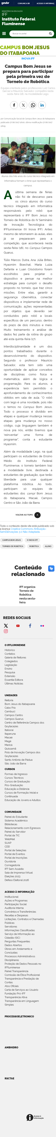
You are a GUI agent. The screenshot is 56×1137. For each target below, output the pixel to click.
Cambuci (10, 711)
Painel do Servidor (15, 831)
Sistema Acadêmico (16, 820)
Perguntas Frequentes (17, 941)
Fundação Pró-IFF (15, 993)
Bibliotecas (11, 824)
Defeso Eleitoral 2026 (17, 880)
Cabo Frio (10, 707)
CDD (7, 846)
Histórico (10, 650)
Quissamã (10, 748)
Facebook (30, 625)
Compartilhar (32, 102)
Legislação (11, 665)
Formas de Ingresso (16, 774)
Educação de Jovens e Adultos (23, 800)
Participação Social (16, 904)
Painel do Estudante (16, 816)
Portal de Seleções (15, 850)
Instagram (5, 631)
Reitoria (9, 700)
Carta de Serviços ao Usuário (21, 989)
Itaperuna (10, 733)
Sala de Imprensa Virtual (19, 872)
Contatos (10, 653)
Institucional (11, 896)
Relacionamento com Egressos (23, 828)
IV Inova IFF (32, 540)
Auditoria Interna (14, 908)
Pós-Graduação (14, 785)
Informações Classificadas (20, 930)
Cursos (10, 769)
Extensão (10, 676)
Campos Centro (14, 715)
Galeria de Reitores (15, 657)
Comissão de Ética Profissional (22, 974)
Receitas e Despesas (16, 915)
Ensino (8, 668)
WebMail (10, 839)
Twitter (5, 625)
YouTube (18, 625)
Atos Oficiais (12, 986)
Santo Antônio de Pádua (19, 759)
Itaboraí (9, 730)
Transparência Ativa (16, 997)
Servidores (11, 926)
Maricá (8, 744)
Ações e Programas (16, 900)
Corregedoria (12, 865)
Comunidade (13, 811)
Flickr (42, 625)
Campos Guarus (14, 718)
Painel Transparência (16, 971)
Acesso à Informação (19, 891)
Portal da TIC (12, 835)
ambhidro (11, 1047)
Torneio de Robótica (12, 546)
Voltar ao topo (24, 515)
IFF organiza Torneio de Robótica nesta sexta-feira (27, 594)
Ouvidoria (10, 861)
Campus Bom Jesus (11, 540)
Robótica (34, 546)
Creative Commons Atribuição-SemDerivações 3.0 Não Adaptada (23, 530)
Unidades (11, 695)
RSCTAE (9, 1078)
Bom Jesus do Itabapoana (20, 704)
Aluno (48, 546)
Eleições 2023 (12, 876)
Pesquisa (10, 672)
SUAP (8, 842)
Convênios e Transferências (20, 911)
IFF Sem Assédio (14, 868)
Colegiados (11, 661)
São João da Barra (15, 763)
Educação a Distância (17, 788)
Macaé (8, 737)
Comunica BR (24, 3)
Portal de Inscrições (16, 857)
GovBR (5, 3)
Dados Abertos (13, 945)
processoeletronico (19, 1016)
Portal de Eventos (15, 854)
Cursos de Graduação (17, 781)
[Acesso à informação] (35, 1118)
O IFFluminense (15, 645)
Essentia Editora (14, 679)
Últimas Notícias (14, 683)
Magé (8, 741)
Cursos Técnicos (14, 777)
